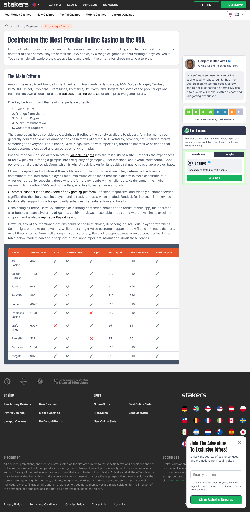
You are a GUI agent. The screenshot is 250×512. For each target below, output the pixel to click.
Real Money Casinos (17, 14)
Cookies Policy (74, 504)
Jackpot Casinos (123, 14)
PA (203, 112)
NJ (189, 112)
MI (196, 112)
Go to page (214, 178)
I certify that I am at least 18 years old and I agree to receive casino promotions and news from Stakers (216, 486)
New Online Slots (105, 421)
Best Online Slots (140, 404)
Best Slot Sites (138, 412)
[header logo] (16, 5)
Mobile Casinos (96, 14)
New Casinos (45, 14)
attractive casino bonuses (81, 94)
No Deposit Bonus (51, 421)
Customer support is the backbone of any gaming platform (52, 192)
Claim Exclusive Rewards (216, 499)
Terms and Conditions (44, 504)
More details (177, 480)
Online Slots (102, 404)
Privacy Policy (13, 504)
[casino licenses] (7, 381)
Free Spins (101, 412)
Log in (206, 5)
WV (210, 112)
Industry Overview (26, 26)
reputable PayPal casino (59, 217)
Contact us (99, 504)
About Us (120, 504)
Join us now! (233, 5)
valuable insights (82, 155)
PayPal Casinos (70, 14)
